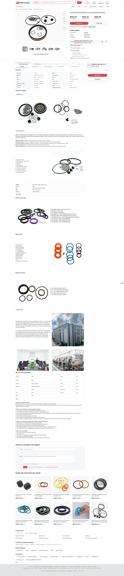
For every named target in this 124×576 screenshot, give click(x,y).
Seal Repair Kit (79, 556)
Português (40, 568)
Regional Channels (77, 566)
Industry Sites (70, 566)
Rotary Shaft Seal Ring (43, 550)
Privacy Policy (81, 570)
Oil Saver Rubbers (19, 538)
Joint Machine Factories (32, 556)
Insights (94, 566)
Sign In (71, 58)
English (32, 568)
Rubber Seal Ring (59, 550)
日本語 (76, 568)
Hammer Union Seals (20, 535)
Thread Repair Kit (95, 556)
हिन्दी (79, 568)
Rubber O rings (42, 535)
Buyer (79, 6)
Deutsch (59, 568)
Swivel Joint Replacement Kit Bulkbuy (33, 559)
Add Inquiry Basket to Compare (41, 54)
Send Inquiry (79, 23)
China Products (36, 566)
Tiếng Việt (91, 568)
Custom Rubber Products (67, 538)
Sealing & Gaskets (36, 9)
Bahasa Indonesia (98, 568)
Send (25, 467)
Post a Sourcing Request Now (51, 467)
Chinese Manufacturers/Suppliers (46, 566)
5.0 (92, 66)
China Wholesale (57, 566)
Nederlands (64, 568)
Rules (108, 6)
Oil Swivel (87, 556)
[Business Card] (106, 69)
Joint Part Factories (20, 556)
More (17, 562)
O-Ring (52, 550)
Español (35, 568)
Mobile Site (90, 566)
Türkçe (87, 568)
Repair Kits (87, 535)
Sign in (107, 3)
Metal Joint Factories (54, 556)
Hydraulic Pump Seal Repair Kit (68, 556)
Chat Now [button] (100, 23)
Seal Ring (42, 9)
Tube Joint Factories (44, 556)
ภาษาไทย (83, 568)
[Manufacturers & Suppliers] (23, 2)
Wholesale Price (64, 566)
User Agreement (69, 570)
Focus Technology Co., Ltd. (53, 570)
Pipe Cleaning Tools (66, 535)
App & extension (93, 6)
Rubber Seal (33, 550)
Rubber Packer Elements (44, 538)
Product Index (84, 566)
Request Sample (91, 26)
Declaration (75, 570)
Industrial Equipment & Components (25, 9)
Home (17, 9)
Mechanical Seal (20, 550)
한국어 (72, 568)
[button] (81, 66)
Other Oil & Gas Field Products (91, 538)
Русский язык (50, 568)
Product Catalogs (33, 533)
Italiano (55, 568)
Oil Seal (27, 550)
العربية (69, 568)
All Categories (20, 6)
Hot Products (30, 566)
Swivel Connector (20, 559)
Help (85, 6)
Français (45, 568)
